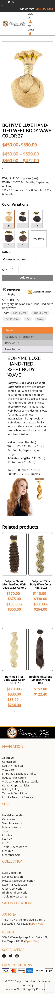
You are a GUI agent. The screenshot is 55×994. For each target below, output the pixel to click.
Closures (7, 851)
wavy (40, 319)
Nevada (8, 932)
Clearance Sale (11, 855)
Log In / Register (12, 765)
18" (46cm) (40, 313)
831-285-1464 (44, 8)
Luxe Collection (12, 872)
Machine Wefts (11, 827)
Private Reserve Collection (18, 880)
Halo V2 (7, 839)
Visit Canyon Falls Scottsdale (20, 781)
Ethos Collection (12, 876)
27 (27, 319)
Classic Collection (13, 888)
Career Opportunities (15, 785)
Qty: (4, 269)
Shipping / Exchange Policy (19, 773)
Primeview (42, 989)
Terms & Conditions (14, 793)
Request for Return (14, 777)
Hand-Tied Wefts (13, 815)
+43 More (38, 238)
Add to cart (27, 277)
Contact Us (9, 761)
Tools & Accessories (14, 847)
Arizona (9, 914)
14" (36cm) (19, 313)
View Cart (8, 769)
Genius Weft (10, 819)
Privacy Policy (10, 789)
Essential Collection (14, 884)
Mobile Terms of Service (17, 797)
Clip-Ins (7, 835)
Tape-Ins (7, 831)
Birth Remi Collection (15, 892)
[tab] (27, 330)
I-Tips (6, 843)
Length (6, 251)
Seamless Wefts (12, 823)
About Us (8, 757)
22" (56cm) (11, 319)
